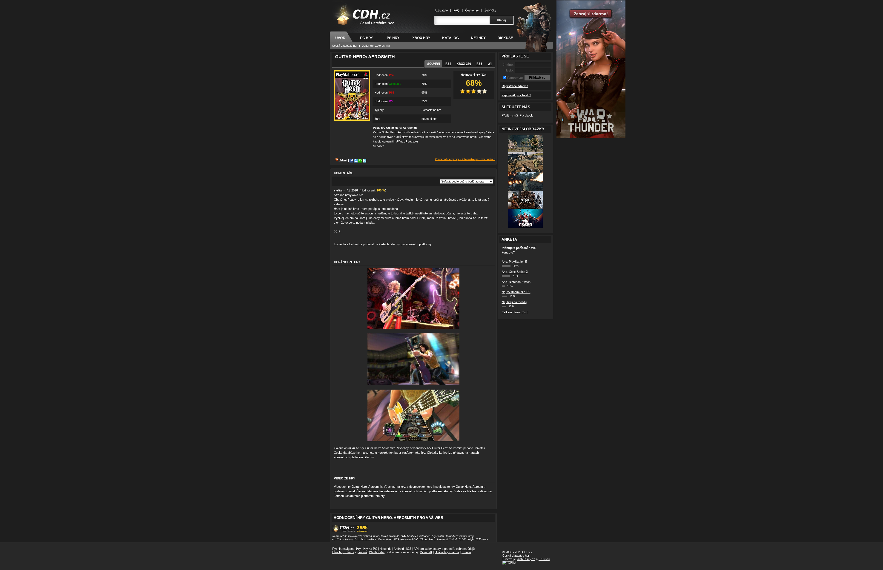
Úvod (340, 38)
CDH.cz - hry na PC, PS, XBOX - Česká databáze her (362, 22)
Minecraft (426, 552)
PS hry (393, 38)
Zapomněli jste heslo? (516, 95)
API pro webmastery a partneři (434, 548)
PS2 (448, 64)
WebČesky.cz (526, 559)
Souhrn (433, 64)
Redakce (411, 141)
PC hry (366, 38)
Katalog (450, 38)
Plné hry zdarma (343, 552)
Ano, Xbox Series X (515, 272)
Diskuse (505, 38)
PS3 (479, 64)
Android (399, 548)
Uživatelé (441, 10)
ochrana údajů (465, 548)
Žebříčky (490, 10)
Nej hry (478, 38)
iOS (408, 548)
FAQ (456, 10)
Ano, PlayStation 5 (514, 261)
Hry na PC (370, 548)
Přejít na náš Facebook (517, 115)
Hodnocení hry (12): (474, 74)
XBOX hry (421, 38)
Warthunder (376, 552)
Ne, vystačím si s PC (516, 292)
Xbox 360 (464, 64)
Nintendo (385, 548)
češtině (362, 552)
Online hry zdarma (447, 552)
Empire (466, 552)
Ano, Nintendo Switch (516, 282)
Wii (490, 64)
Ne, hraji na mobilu (514, 302)
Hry (358, 548)
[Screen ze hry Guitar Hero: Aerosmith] (413, 327)
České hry (472, 10)
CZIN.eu (544, 559)
